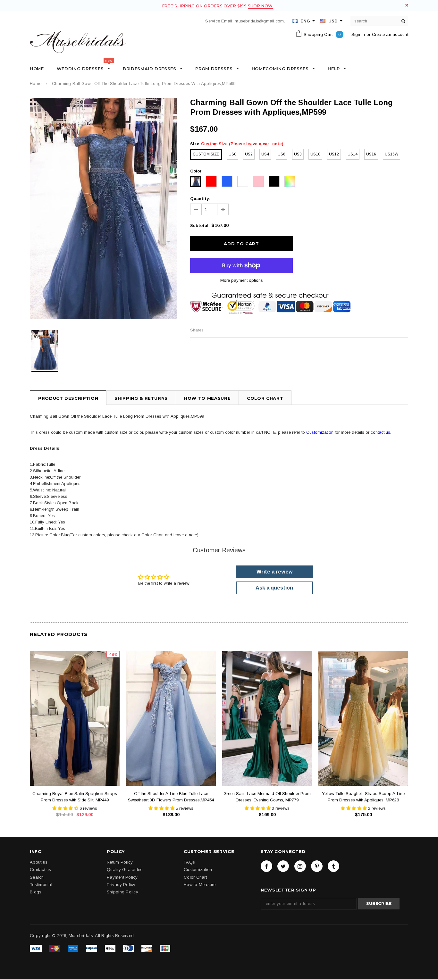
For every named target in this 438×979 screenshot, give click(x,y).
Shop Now (260, 6)
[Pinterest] (317, 866)
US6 (281, 154)
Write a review (274, 571)
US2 (249, 154)
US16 (371, 154)
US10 (315, 154)
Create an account (390, 34)
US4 (265, 154)
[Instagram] (300, 866)
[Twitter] (283, 866)
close (406, 5)
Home (35, 83)
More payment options (241, 280)
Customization (319, 432)
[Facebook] (266, 866)
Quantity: (200, 198)
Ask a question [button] (274, 587)
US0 (232, 154)
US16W (391, 154)
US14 (353, 154)
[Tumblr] (333, 866)
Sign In (358, 34)
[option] (103, 208)
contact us (380, 432)
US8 (298, 154)
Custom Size (206, 154)
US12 (334, 154)
